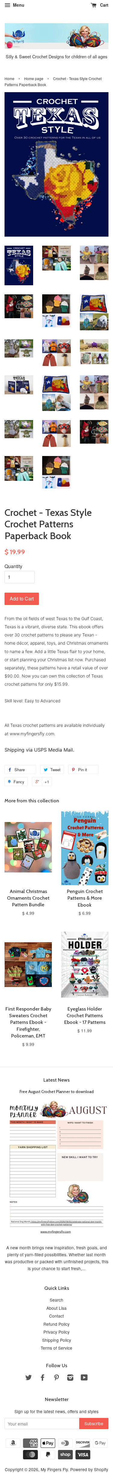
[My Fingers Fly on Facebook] (42, 1378)
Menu (18, 5)
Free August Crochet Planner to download (57, 1091)
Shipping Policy (56, 1340)
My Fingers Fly (54, 1469)
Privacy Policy (56, 1332)
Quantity (13, 566)
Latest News (56, 1080)
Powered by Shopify (89, 1469)
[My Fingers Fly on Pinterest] (56, 1378)
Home (9, 78)
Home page (33, 78)
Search (56, 1300)
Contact (56, 1316)
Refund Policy (56, 1324)
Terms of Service (56, 1348)
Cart (103, 5)
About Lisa (56, 1308)
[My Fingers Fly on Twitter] (28, 1378)
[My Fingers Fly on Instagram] (70, 1378)
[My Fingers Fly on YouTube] (84, 1378)
